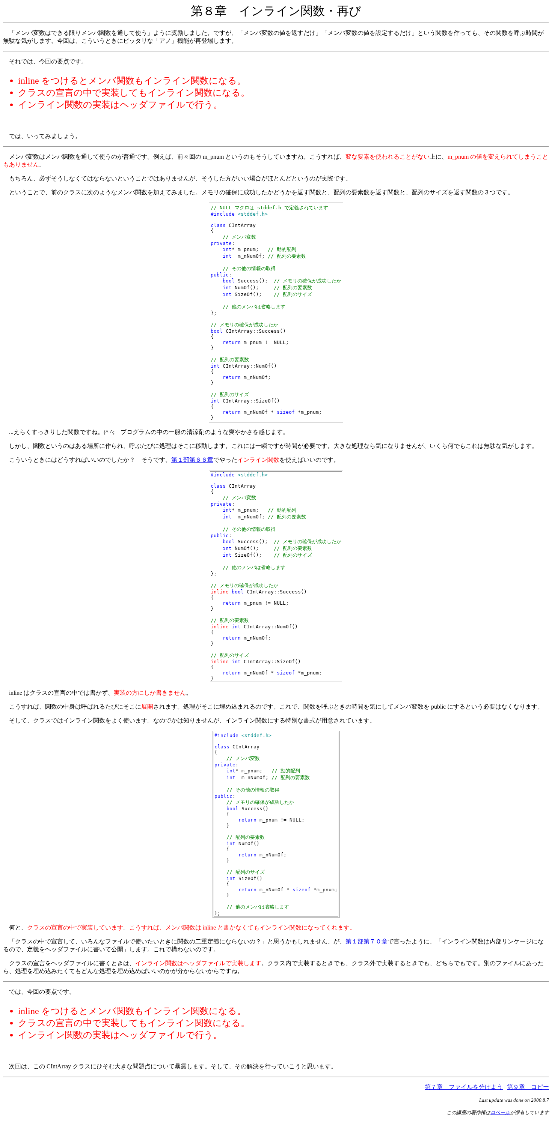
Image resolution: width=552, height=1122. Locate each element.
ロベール (500, 1112)
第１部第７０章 (366, 941)
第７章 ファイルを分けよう (464, 1087)
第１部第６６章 (192, 460)
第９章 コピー (528, 1087)
